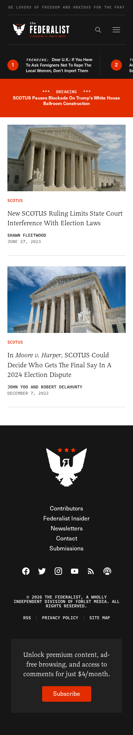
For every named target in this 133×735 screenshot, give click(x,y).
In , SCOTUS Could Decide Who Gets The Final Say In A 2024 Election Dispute (59, 365)
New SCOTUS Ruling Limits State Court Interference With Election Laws (65, 218)
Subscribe (66, 693)
